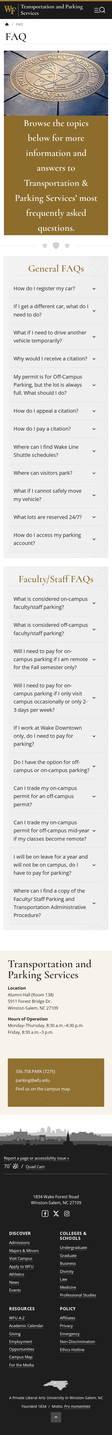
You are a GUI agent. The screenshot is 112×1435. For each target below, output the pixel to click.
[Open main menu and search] (100, 10)
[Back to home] (7, 24)
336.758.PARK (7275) (35, 1071)
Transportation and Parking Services (52, 9)
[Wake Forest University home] (10, 10)
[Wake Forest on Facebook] (45, 1214)
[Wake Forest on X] (56, 1214)
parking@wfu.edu (33, 1080)
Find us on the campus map (43, 1089)
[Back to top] (56, 1417)
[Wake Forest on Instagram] (67, 1214)
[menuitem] (10, 24)
